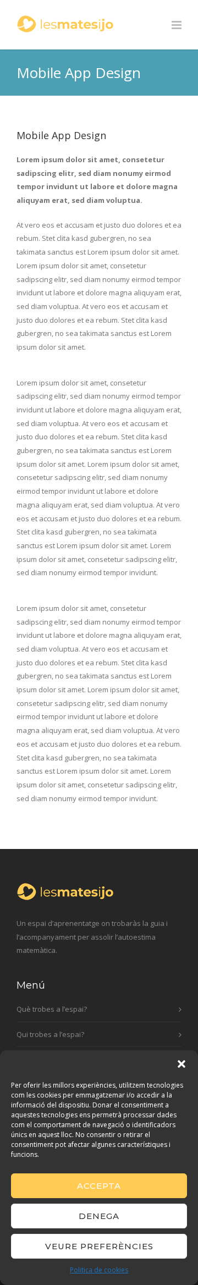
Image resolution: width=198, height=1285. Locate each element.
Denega (99, 1216)
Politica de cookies (99, 1270)
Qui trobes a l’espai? (50, 1034)
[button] (181, 1063)
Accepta (99, 1186)
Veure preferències (99, 1246)
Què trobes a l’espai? (51, 1009)
